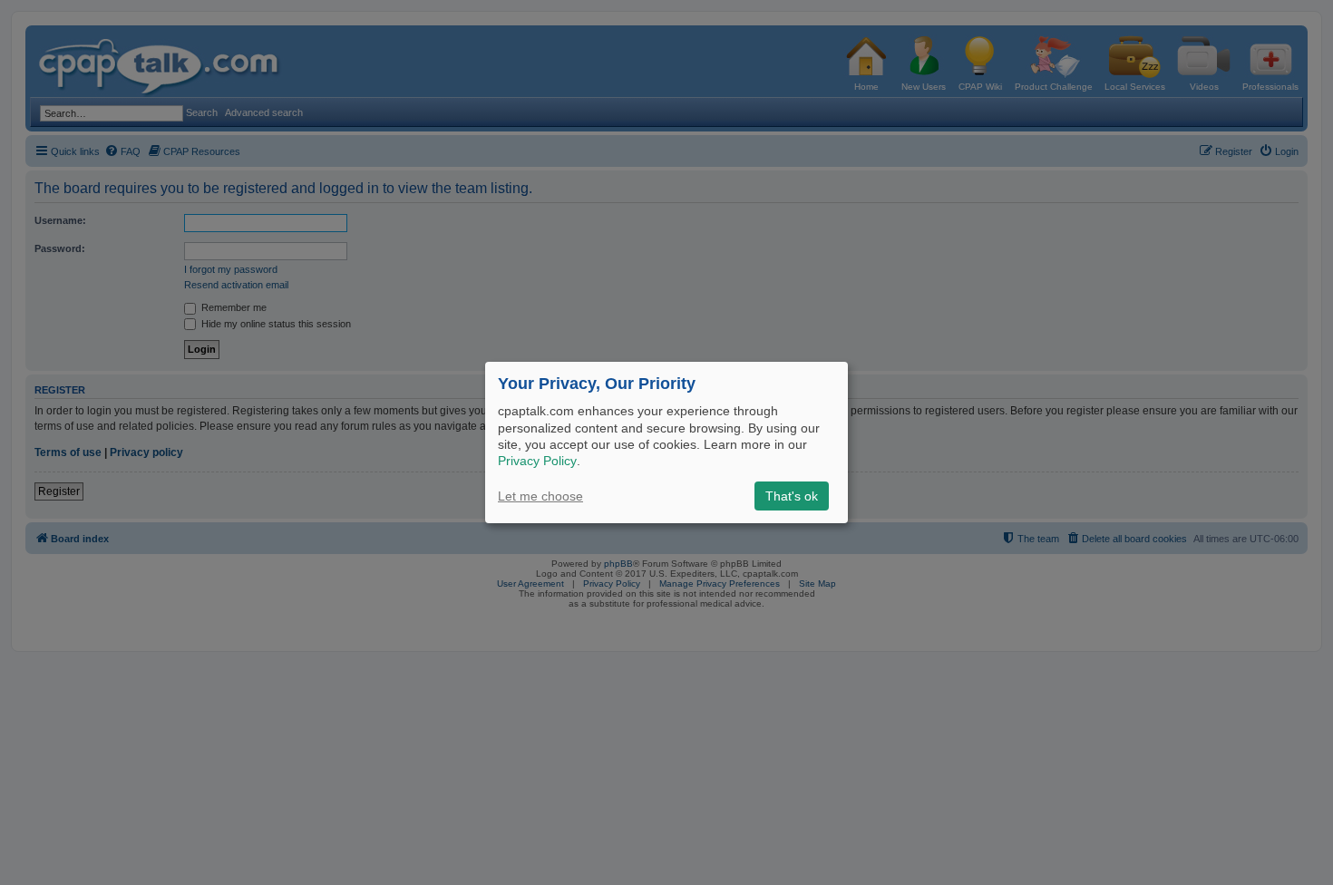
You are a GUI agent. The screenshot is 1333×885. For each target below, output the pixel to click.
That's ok (791, 496)
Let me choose (540, 496)
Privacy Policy (537, 460)
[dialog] (666, 442)
